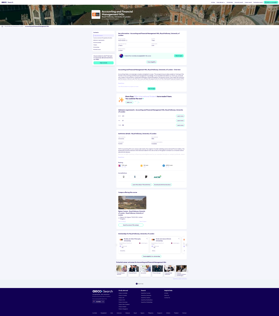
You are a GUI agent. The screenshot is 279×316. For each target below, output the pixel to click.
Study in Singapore (123, 309)
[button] (186, 245)
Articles (213, 2)
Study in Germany (123, 302)
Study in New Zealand (124, 304)
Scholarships (230, 2)
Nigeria (142, 313)
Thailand (176, 313)
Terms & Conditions (106, 296)
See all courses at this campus (131, 225)
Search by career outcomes (180, 278)
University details (97, 42)
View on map (121, 221)
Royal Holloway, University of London (116, 17)
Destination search (258, 2)
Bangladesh (104, 313)
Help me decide (103, 62)
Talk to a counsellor (272, 2)
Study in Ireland (122, 306)
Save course (171, 15)
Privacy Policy (99, 296)
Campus (95, 45)
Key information (99, 35)
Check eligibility (151, 62)
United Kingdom (114, 19)
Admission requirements (98, 40)
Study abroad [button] (220, 2)
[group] (121, 271)
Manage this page (158, 15)
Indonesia (119, 313)
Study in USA (122, 300)
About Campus (143, 221)
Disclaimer (94, 296)
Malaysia (127, 313)
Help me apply (178, 55)
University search (239, 2)
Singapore (159, 313)
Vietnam (184, 313)
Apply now (129, 102)
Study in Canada (123, 295)
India (111, 313)
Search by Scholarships (146, 302)
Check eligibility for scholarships (151, 256)
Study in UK (121, 297)
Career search (248, 2)
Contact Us (167, 297)
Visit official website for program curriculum (128, 86)
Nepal (135, 313)
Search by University (146, 295)
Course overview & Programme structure (102, 38)
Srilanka (168, 313)
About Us (166, 295)
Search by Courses (145, 293)
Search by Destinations (147, 300)
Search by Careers (145, 297)
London (105, 19)
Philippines (151, 313)
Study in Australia (123, 293)
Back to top (140, 283)
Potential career (97, 49)
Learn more (180, 116)
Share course (182, 15)
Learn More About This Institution (141, 184)
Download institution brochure (162, 184)
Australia (94, 313)
